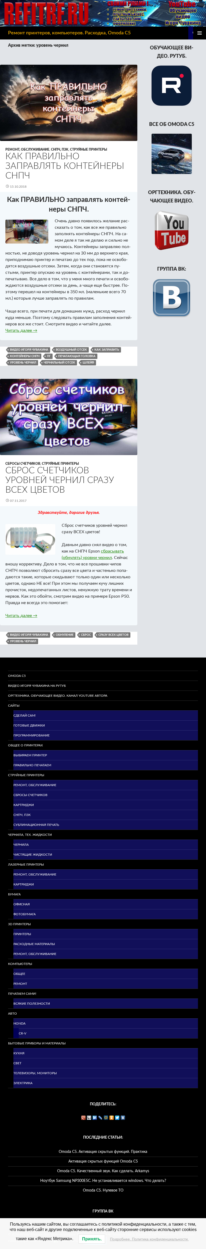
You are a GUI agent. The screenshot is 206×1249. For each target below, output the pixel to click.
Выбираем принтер (30, 755)
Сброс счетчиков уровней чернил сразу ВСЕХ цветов (59, 480)
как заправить (106, 349)
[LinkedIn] (95, 1117)
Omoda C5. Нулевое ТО (103, 1190)
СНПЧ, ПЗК (59, 149)
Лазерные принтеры (26, 864)
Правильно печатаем (32, 765)
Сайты (14, 705)
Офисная (21, 904)
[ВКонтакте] (123, 1117)
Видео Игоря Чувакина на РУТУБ (37, 685)
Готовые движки (29, 725)
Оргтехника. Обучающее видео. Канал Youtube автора (57, 695)
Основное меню (199, 33)
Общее (19, 973)
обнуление (64, 634)
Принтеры (22, 934)
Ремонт (20, 983)
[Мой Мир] (106, 1117)
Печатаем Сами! (22, 993)
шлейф (88, 362)
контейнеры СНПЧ (24, 356)
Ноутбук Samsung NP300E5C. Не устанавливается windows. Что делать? (103, 1181)
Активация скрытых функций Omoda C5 (103, 1161)
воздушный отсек (71, 349)
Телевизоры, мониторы (35, 1073)
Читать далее (21, 330)
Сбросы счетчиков (22, 463)
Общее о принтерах (25, 745)
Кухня (18, 1053)
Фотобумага (24, 914)
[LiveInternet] (89, 1117)
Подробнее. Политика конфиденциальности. (149, 1239)
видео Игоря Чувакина (29, 349)
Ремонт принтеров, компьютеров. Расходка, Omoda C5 (69, 33)
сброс (86, 634)
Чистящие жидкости (32, 854)
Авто (12, 1013)
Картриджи (23, 805)
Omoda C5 (17, 675)
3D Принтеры (19, 924)
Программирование (31, 735)
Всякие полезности (31, 1003)
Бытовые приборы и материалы (37, 1043)
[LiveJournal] (100, 1117)
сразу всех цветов (113, 634)
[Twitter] (117, 1117)
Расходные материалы (34, 944)
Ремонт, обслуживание (27, 149)
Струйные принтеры (88, 149)
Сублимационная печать (36, 824)
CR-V (22, 1033)
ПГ (49, 356)
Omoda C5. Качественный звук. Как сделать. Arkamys (103, 1171)
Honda (19, 1023)
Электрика (22, 1083)
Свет (17, 1063)
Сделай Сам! (24, 715)
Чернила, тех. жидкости (30, 834)
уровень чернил (23, 362)
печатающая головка (76, 356)
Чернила (21, 844)
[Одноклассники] (112, 1117)
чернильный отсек (59, 362)
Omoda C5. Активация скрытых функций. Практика (103, 1152)
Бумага (14, 894)
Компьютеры (20, 963)
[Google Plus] (83, 1117)
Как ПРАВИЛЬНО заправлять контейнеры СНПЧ (64, 166)
